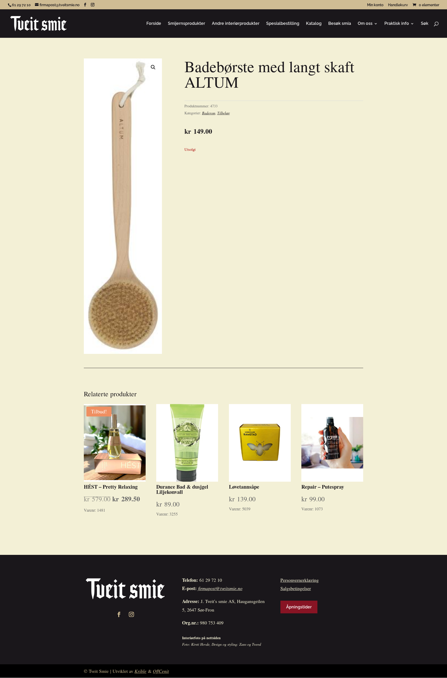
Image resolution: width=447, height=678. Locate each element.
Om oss (365, 24)
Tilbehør (223, 112)
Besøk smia (339, 24)
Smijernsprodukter (186, 24)
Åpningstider (299, 607)
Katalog (314, 24)
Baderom (208, 112)
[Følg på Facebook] (119, 614)
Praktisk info (396, 24)
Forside (153, 24)
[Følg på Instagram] (131, 614)
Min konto (375, 5)
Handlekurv (398, 5)
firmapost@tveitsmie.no (220, 588)
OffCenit (161, 671)
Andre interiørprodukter (235, 24)
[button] (153, 67)
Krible (140, 671)
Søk (424, 24)
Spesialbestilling (282, 24)
